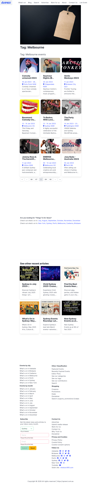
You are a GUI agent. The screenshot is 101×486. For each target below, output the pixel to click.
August (44, 221)
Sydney (49, 223)
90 (50, 179)
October (60, 221)
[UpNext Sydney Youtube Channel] (60, 465)
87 (36, 179)
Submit (24, 448)
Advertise (45, 3)
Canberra (69, 223)
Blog (29, 3)
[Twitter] (66, 451)
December (76, 221)
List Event (83, 3)
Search (36, 3)
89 (46, 179)
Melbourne (61, 223)
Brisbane (77, 223)
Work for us (55, 3)
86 (32, 179)
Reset (33, 448)
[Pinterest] (68, 451)
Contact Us (73, 3)
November (68, 221)
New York (41, 223)
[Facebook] (60, 451)
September (52, 221)
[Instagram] (63, 451)
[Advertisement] (9, 17)
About (64, 3)
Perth (55, 223)
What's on (22, 3)
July (39, 221)
